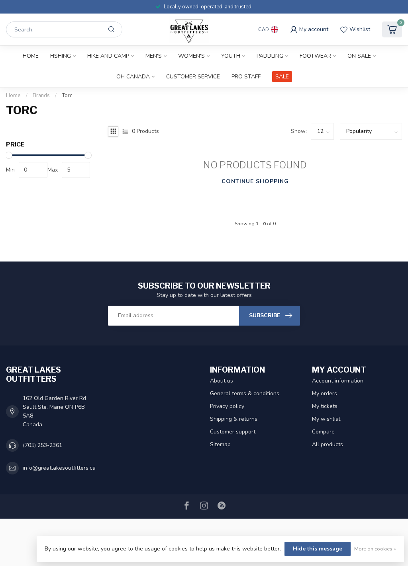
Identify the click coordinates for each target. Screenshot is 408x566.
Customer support (232, 431)
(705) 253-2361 (42, 445)
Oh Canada (133, 76)
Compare (323, 431)
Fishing (60, 56)
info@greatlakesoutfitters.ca (59, 468)
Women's (191, 56)
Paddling (270, 56)
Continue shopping (255, 181)
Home (31, 56)
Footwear (315, 56)
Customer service (193, 76)
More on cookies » (375, 548)
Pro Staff (246, 76)
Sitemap (220, 444)
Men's (153, 56)
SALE (282, 76)
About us (221, 380)
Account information (337, 380)
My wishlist (326, 419)
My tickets (324, 406)
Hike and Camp (108, 56)
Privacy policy (227, 406)
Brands (41, 95)
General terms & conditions (244, 393)
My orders (324, 393)
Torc (67, 95)
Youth (230, 56)
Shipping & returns (233, 419)
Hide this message (317, 548)
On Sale (359, 56)
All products (327, 444)
